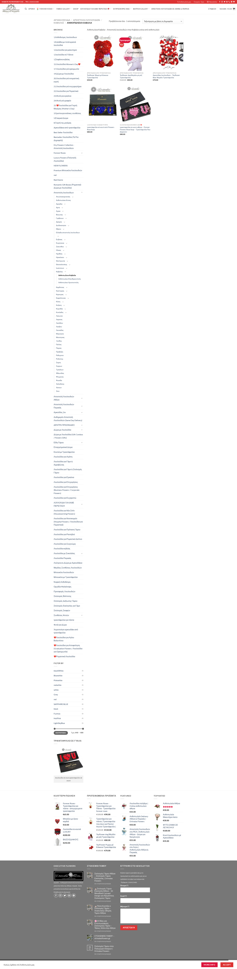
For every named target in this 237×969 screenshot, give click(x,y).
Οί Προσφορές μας (121, 9)
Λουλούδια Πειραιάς (62, 558)
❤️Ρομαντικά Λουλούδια (64, 656)
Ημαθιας (59, 254)
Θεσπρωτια (60, 261)
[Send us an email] (227, 2)
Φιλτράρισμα (61, 733)
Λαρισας (59, 319)
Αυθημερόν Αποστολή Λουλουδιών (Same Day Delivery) (68, 418)
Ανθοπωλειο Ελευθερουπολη (69, 279)
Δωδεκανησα (61, 225)
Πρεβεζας (59, 352)
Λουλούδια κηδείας (62, 548)
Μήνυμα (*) (124, 906)
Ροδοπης (59, 359)
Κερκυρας (60, 294)
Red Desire (58, 180)
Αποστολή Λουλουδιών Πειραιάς (64, 406)
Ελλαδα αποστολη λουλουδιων (68, 232)
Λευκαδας (60, 330)
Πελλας (59, 344)
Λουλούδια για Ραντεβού (64, 534)
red (55, 175)
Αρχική (31, 9)
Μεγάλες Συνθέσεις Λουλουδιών (68, 567)
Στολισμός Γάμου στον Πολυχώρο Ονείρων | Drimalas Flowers (104, 948)
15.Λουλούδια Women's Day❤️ (67, 64)
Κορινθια (59, 309)
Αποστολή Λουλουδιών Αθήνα (64, 398)
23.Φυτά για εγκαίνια (62, 96)
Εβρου (58, 229)
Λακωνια (59, 316)
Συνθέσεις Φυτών (61, 615)
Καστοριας (60, 291)
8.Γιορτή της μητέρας (62, 123)
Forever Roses (46, 9)
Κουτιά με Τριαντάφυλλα (64, 452)
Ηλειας (58, 250)
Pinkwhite (58, 680)
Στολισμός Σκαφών (62, 610)
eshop (75, 9)
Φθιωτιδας (60, 373)
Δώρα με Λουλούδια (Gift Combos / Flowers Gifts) (68, 436)
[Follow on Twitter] (224, 2)
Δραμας (59, 222)
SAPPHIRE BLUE (61, 704)
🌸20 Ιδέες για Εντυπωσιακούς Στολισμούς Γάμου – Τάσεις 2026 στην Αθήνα (104, 924)
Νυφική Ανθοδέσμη (62, 582)
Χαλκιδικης (60, 384)
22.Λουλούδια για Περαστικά (66, 91)
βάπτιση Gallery (140, 9)
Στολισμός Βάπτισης (62, 596)
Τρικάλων (59, 370)
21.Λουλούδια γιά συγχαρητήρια (67, 86)
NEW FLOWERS (61, 165)
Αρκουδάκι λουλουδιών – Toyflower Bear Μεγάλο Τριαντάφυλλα (166, 76)
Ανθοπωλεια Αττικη (63, 200)
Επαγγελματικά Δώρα (63, 447)
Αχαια (58, 211)
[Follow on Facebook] (219, 2)
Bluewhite (58, 675)
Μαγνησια (60, 334)
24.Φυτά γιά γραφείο (62, 100)
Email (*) (123, 896)
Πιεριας (59, 348)
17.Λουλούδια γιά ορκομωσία (66, 69)
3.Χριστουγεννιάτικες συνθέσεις (67, 113)
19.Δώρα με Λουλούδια (64, 73)
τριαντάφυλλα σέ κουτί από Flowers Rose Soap (100, 128)
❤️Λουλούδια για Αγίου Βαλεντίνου (64, 639)
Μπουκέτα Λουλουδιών (64, 572)
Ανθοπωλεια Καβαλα (67, 275)
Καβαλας (59, 22)
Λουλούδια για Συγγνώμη (65, 544)
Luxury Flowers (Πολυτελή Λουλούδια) (65, 159)
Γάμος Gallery (63, 9)
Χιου (57, 391)
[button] (212, 1)
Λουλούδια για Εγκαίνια (64, 477)
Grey (56, 694)
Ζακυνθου (60, 246)
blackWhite (58, 671)
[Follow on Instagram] (222, 2)
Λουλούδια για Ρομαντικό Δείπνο (68, 539)
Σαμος (58, 362)
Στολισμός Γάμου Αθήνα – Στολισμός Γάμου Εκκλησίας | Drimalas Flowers (104, 877)
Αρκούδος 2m (60, 412)
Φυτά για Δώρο (60, 625)
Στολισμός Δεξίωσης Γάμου (65, 601)
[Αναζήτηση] (26, 9)
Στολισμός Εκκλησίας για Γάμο (67, 606)
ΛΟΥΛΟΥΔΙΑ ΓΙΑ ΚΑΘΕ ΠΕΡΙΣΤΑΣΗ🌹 (95, 9)
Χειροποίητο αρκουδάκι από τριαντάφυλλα (66, 631)
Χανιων (59, 387)
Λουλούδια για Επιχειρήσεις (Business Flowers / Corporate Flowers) (66, 490)
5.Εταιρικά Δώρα (61, 118)
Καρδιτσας (60, 287)
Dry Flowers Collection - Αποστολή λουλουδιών (64, 146)
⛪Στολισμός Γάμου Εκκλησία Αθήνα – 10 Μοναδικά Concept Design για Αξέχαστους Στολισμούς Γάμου (104, 893)
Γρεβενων (60, 218)
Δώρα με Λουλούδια (62, 430)
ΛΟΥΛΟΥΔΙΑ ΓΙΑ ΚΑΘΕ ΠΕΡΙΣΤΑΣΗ (64, 504)
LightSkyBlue (59, 723)
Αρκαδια (59, 204)
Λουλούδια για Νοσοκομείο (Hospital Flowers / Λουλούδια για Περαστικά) (68, 521)
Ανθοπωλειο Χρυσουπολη (68, 282)
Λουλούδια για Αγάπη (63, 456)
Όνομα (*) (124, 885)
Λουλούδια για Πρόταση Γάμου (67, 529)
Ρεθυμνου (60, 355)
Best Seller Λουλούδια (63, 132)
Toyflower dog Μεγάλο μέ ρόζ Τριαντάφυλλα (131, 76)
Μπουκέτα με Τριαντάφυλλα (66, 577)
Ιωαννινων (60, 268)
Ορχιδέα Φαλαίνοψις (62, 586)
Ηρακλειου (60, 257)
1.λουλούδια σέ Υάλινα (63, 54)
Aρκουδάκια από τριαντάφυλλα (67, 127)
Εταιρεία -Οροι (199, 2)
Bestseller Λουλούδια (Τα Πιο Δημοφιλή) (66, 138)
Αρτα (58, 207)
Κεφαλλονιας (61, 298)
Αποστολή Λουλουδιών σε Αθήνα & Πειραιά (170, 9)
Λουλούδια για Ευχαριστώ (65, 498)
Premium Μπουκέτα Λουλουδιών (68, 170)
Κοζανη (59, 305)
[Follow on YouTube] (234, 2)
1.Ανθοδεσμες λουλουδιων (65, 37)
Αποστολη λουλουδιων (86, 20)
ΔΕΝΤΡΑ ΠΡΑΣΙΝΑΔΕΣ (64, 425)
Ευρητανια (60, 243)
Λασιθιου (59, 323)
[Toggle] (81, 152)
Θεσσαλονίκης (61, 264)
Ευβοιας (59, 239)
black (56, 709)
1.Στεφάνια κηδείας (62, 59)
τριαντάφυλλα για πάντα (64, 620)
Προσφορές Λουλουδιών (64, 591)
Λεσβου (59, 327)
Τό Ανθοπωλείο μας (184, 2)
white (56, 690)
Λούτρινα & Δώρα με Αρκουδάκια (68, 563)
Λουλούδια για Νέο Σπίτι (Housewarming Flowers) (64, 512)
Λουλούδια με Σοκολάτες (64, 553)
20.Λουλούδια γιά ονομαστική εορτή (66, 80)
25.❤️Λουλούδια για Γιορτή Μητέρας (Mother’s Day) (65, 107)
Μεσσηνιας (60, 337)
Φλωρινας (60, 377)
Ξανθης (59, 341)
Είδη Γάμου (59, 442)
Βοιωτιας (59, 215)
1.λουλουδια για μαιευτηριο (65, 50)
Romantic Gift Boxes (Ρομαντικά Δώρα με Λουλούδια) (67, 186)
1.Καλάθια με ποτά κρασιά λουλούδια (65, 43)
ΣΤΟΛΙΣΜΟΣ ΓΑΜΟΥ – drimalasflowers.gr (104, 937)
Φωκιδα (59, 380)
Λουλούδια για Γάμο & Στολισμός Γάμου (68, 471)
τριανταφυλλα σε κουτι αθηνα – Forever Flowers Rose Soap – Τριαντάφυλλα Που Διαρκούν (135, 129)
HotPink (57, 718)
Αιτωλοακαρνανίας (63, 197)
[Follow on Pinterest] (231, 2)
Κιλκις (58, 301)
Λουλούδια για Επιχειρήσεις (66, 482)
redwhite (57, 685)
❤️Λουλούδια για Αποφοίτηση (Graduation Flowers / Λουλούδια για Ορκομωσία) (68, 648)
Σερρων (59, 366)
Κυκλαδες (59, 312)
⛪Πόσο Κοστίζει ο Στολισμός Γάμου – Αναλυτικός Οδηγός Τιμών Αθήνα (102, 909)
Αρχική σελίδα (62, 20)
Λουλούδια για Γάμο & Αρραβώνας (63, 463)
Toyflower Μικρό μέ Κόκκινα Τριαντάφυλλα (97, 76)
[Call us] (229, 2)
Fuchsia (57, 713)
